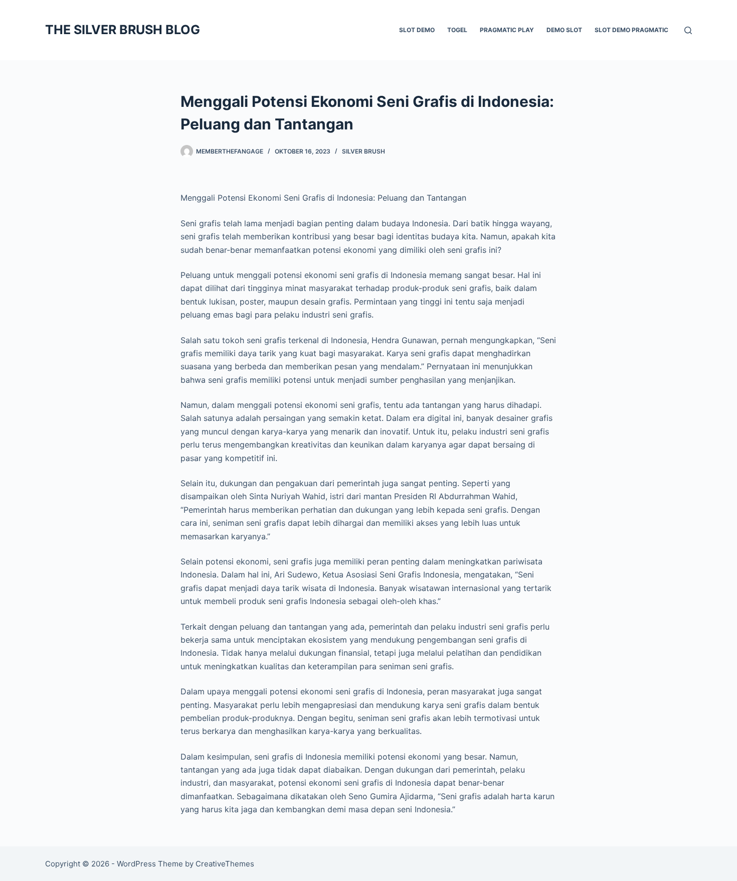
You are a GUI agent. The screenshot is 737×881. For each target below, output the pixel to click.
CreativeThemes (225, 863)
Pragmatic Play (507, 30)
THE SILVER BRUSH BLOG (122, 29)
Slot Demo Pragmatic (631, 30)
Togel (457, 30)
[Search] (688, 30)
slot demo (417, 30)
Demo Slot (564, 30)
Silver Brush (363, 151)
